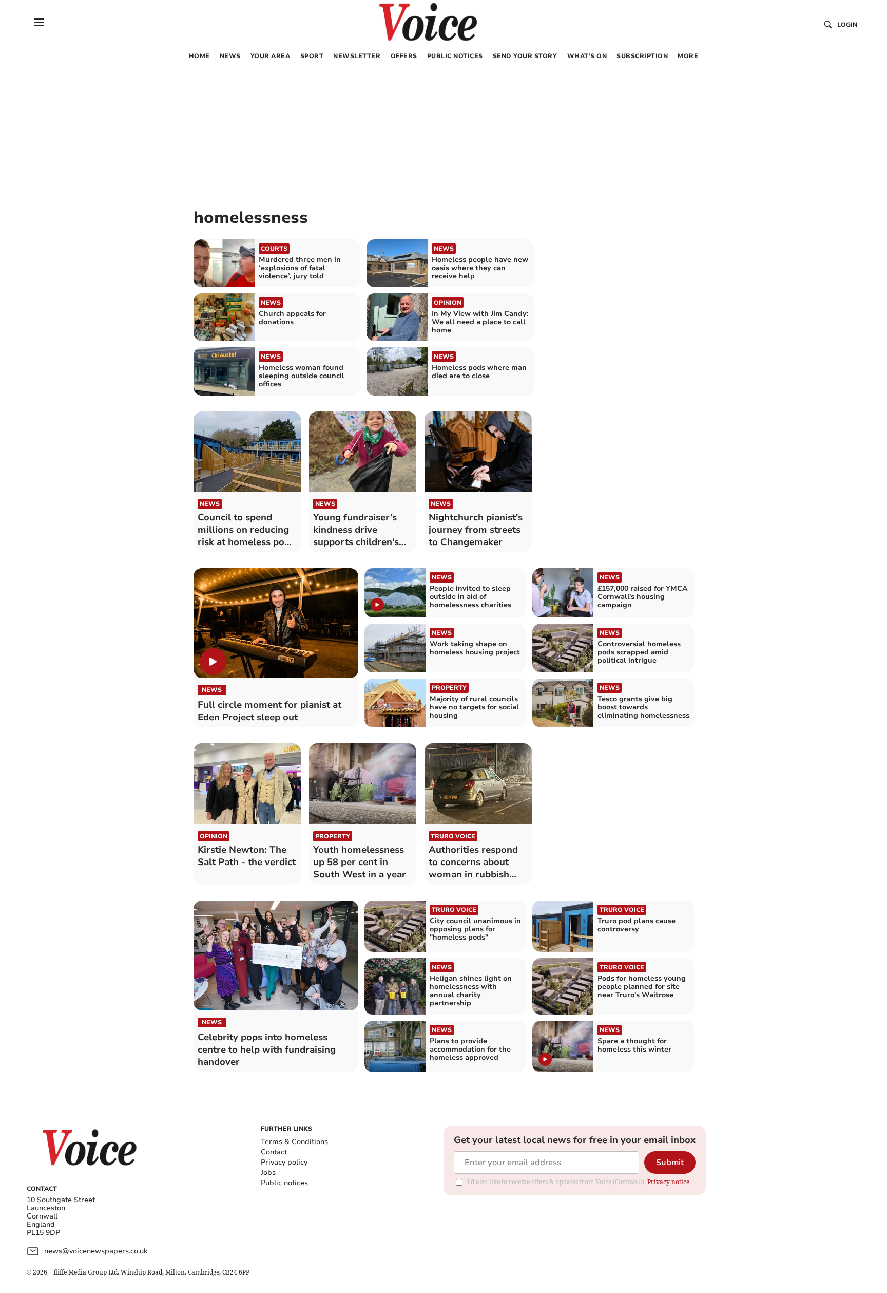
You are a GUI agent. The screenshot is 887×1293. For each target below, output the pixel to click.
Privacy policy (284, 1162)
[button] (39, 22)
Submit (670, 1162)
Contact (274, 1152)
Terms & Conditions (294, 1142)
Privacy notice (668, 1182)
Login (847, 24)
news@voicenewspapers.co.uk (95, 1251)
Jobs (268, 1172)
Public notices (284, 1183)
